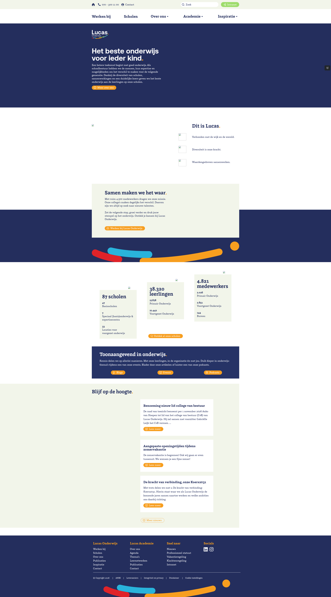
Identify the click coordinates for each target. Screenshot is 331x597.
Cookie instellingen (193, 578)
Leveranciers (132, 578)
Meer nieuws (154, 520)
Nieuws (171, 549)
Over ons (98, 556)
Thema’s (135, 556)
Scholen (97, 552)
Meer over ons (105, 87)
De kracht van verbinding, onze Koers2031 (174, 482)
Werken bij (99, 549)
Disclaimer (174, 578)
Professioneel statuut (179, 552)
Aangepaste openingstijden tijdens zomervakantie (169, 447)
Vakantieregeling (176, 556)
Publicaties (99, 560)
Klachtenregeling (176, 560)
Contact (129, 4)
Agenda (134, 552)
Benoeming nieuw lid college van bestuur (174, 406)
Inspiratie (98, 564)
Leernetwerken (138, 560)
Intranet (232, 4)
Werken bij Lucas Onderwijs (126, 228)
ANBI (118, 578)
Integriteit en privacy (153, 578)
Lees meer (155, 428)
